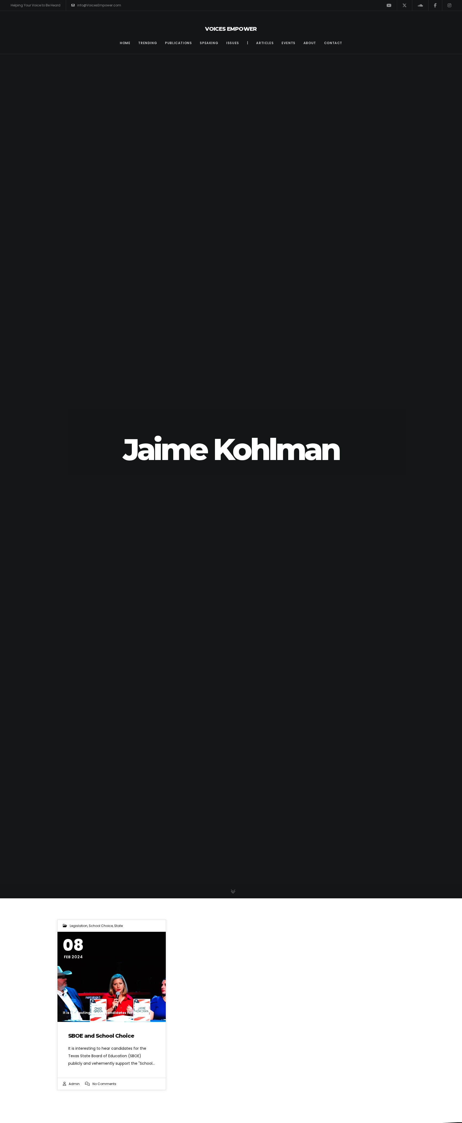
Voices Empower (231, 29)
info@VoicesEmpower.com (99, 5)
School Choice (101, 925)
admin (74, 1084)
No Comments (104, 1084)
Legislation (78, 925)
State (118, 925)
